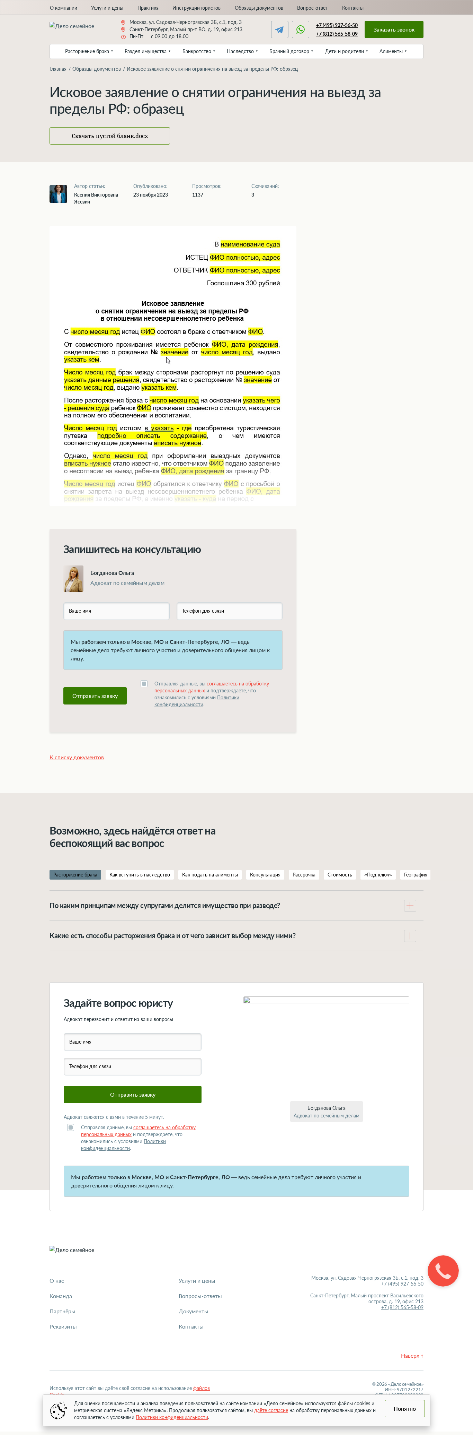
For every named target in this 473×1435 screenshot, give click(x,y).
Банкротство (196, 51)
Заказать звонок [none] (394, 29)
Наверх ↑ (412, 1355)
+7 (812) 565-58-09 (337, 34)
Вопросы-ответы (200, 1296)
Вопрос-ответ (312, 8)
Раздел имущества (146, 51)
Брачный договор (289, 51)
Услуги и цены (107, 8)
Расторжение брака (87, 51)
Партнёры (62, 1311)
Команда (61, 1296)
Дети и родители (344, 51)
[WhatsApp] (300, 29)
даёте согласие (271, 1410)
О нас (57, 1280)
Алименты (391, 51)
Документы (193, 1311)
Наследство (240, 51)
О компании (63, 8)
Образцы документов (259, 8)
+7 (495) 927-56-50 (337, 25)
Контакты (353, 8)
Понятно (405, 1408)
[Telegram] (279, 29)
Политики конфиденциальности (172, 1417)
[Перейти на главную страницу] (78, 29)
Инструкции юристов (196, 8)
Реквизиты (63, 1326)
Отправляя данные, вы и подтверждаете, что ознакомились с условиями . (211, 694)
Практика (148, 8)
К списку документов (77, 757)
